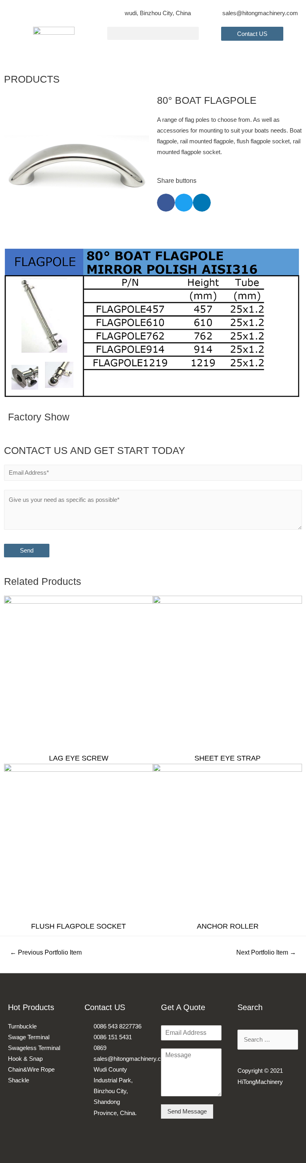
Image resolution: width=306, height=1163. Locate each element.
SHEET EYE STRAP (227, 758)
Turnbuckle (22, 1026)
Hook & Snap (25, 1059)
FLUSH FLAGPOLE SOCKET (78, 926)
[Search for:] (267, 1039)
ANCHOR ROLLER (228, 926)
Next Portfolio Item (266, 952)
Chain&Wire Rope (31, 1069)
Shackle (18, 1080)
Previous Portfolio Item (46, 952)
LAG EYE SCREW (78, 758)
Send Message (187, 1111)
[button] (152, 33)
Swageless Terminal (34, 1048)
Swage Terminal (28, 1037)
